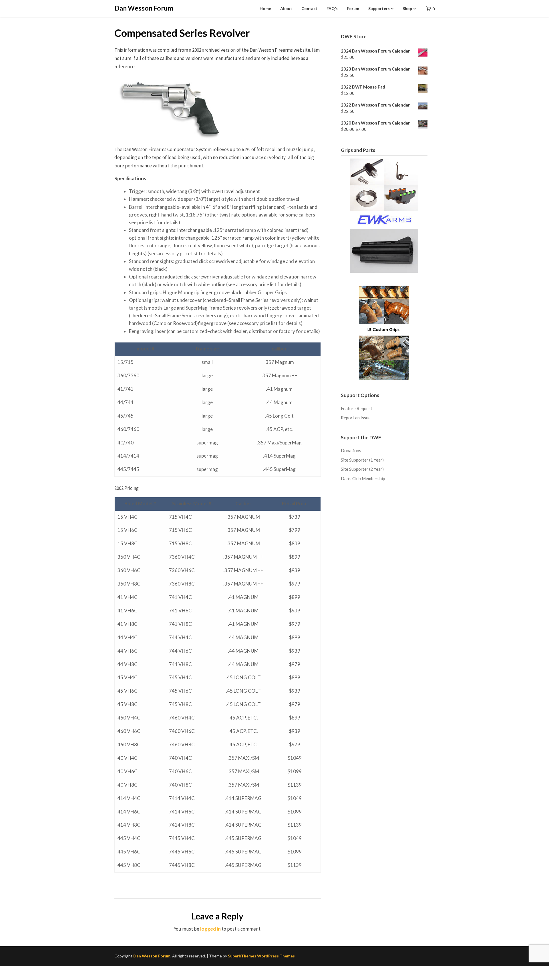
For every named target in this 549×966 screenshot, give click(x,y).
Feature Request (356, 408)
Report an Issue (356, 417)
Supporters (379, 8)
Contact (309, 8)
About (286, 8)
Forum (353, 8)
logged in (210, 929)
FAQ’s (332, 8)
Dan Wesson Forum (143, 8)
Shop (407, 8)
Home (265, 8)
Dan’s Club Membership (363, 478)
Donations (351, 450)
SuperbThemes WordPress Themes (261, 955)
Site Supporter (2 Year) (362, 469)
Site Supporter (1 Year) (362, 459)
